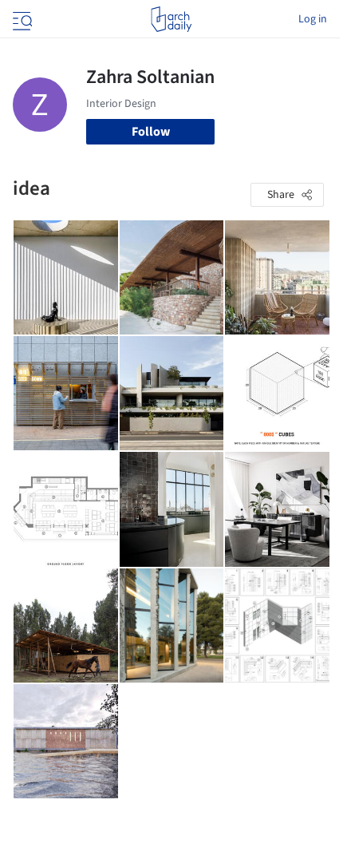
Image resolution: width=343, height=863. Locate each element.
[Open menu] (21, 19)
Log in (312, 19)
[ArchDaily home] (171, 19)
